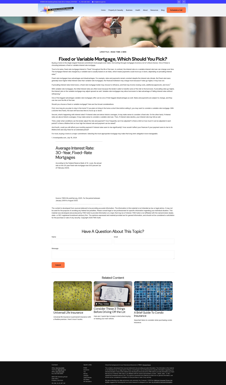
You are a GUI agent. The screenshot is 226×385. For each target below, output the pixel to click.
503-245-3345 (85, 2)
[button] (103, 10)
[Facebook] (184, 2)
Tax (85, 371)
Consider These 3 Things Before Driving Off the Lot (109, 310)
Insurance (86, 370)
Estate (85, 368)
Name (54, 237)
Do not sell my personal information (162, 382)
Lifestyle (86, 375)
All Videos (86, 379)
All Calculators (88, 381)
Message (55, 248)
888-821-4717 (62, 370)
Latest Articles (88, 377)
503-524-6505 (60, 368)
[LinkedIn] (179, 2)
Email (116, 237)
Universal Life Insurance (68, 312)
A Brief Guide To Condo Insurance (148, 314)
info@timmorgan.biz (100, 2)
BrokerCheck (147, 365)
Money (86, 373)
